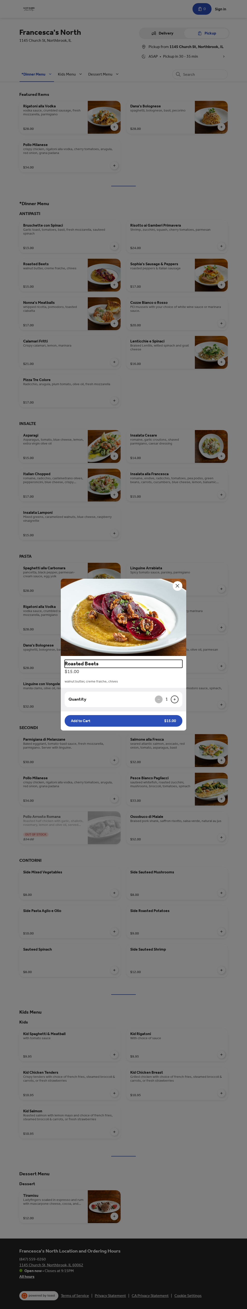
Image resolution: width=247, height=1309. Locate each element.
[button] (123, 617)
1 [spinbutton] (166, 699)
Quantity (77, 699)
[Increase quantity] (174, 699)
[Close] (177, 586)
